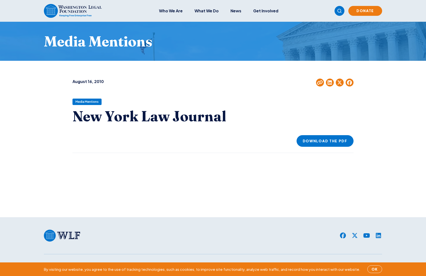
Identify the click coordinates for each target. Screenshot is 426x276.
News (236, 10)
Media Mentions (87, 102)
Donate (365, 10)
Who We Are (171, 10)
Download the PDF (325, 141)
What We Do (207, 10)
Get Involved (265, 10)
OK (375, 269)
